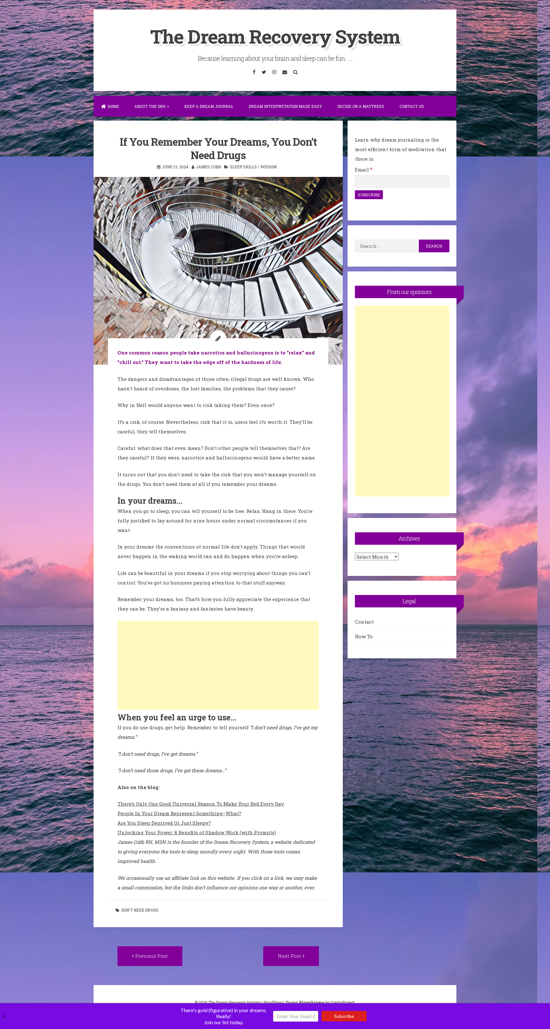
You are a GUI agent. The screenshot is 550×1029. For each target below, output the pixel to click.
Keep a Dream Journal (208, 106)
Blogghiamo (311, 1002)
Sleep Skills (243, 166)
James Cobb (208, 166)
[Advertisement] (218, 665)
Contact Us (411, 106)
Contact (364, 622)
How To (364, 636)
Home (113, 106)
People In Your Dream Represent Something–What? (179, 813)
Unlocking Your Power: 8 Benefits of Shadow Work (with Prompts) (196, 832)
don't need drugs (140, 910)
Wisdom (268, 166)
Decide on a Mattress (360, 106)
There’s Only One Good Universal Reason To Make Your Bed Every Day (200, 804)
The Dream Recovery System (275, 36)
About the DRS (150, 106)
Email (363, 169)
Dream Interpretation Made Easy (285, 106)
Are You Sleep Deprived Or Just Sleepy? (164, 823)
